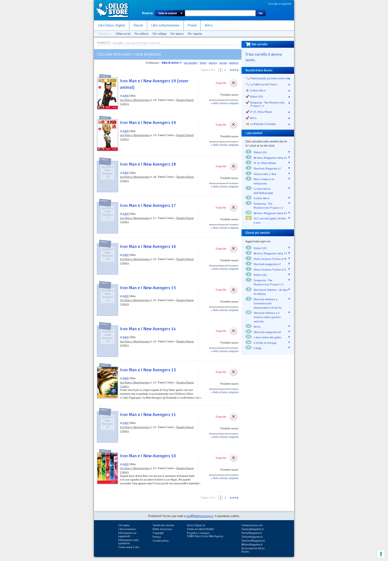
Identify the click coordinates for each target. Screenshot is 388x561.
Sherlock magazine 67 (267, 264)
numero (233, 63)
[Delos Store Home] (114, 10)
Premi (192, 25)
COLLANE (118, 43)
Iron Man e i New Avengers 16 (148, 246)
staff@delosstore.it (200, 516)
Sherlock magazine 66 (267, 332)
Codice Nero (262, 198)
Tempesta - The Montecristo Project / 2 (268, 206)
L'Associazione (127, 529)
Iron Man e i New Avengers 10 (148, 455)
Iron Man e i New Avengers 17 (148, 205)
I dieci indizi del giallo (267, 337)
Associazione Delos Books (253, 550)
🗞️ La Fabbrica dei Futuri (261, 84)
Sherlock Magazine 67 (267, 168)
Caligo (258, 348)
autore (213, 63)
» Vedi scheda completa (224, 103)
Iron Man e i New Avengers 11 (148, 414)
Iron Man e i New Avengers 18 (148, 164)
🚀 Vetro (251, 118)
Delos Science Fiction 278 (270, 259)
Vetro (257, 326)
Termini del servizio (163, 525)
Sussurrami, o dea (265, 174)
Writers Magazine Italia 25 (270, 158)
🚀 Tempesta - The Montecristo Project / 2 (265, 104)
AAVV (126, 95)
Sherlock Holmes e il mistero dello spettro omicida (267, 317)
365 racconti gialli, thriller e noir (270, 220)
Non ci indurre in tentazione (264, 181)
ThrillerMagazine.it (252, 537)
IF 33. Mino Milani (265, 163)
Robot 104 (260, 275)
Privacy (157, 537)
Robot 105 (260, 152)
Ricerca (147, 13)
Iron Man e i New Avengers (135, 100)
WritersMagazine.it (252, 544)
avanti (233, 70)
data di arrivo (170, 63)
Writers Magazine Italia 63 (270, 213)
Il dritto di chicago (265, 343)
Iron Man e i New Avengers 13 (148, 370)
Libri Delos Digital (111, 25)
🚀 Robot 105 (254, 96)
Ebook (138, 25)
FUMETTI (103, 43)
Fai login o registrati (279, 3)
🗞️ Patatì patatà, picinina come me (267, 78)
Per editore (142, 34)
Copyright (158, 533)
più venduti (190, 63)
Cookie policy (161, 540)
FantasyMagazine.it (252, 529)
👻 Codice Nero (256, 90)
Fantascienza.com (252, 525)
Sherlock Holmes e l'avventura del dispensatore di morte (268, 303)
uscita (223, 63)
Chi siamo (124, 525)
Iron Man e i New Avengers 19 (148, 122)
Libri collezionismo (165, 25)
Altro (209, 25)
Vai (261, 13)
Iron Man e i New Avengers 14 (148, 328)
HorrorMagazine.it (251, 533)
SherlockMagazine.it (253, 540)
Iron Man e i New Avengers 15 (148, 287)
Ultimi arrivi (123, 34)
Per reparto (195, 34)
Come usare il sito (128, 547)
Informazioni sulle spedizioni (128, 541)
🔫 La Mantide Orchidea (261, 124)
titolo (203, 63)
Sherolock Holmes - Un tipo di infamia (271, 292)
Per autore (177, 34)
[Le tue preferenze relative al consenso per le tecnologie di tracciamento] (381, 554)
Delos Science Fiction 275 (270, 269)
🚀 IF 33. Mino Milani (259, 111)
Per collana (160, 34)
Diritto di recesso (162, 529)
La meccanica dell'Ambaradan (263, 191)
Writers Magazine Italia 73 (270, 253)
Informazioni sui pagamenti (127, 534)
